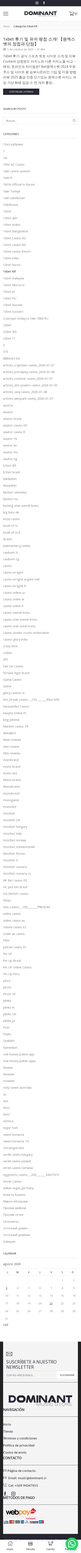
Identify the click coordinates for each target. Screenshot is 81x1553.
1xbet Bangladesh (15, 231)
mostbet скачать (15, 867)
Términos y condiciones (20, 1438)
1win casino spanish (16, 171)
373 (5, 352)
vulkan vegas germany (18, 1188)
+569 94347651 (26, 1485)
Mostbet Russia (14, 853)
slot (5, 1101)
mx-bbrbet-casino (15, 893)
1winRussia (10, 204)
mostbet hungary (15, 826)
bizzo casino (11, 519)
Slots (6, 1108)
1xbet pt (9, 291)
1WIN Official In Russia (18, 184)
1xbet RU (9, 298)
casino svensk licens (16, 612)
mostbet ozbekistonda (19, 847)
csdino (7, 653)
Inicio (6, 26)
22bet (7, 325)
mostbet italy (12, 833)
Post (6, 1027)
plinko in (8, 1007)
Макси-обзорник (15, 1201)
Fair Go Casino (13, 666)
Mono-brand (12, 780)
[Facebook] (44, 3)
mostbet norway (14, 840)
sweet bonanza (13, 1134)
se (4, 1094)
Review (8, 1067)
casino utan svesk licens (19, 626)
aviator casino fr (14, 432)
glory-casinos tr (14, 693)
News (7, 900)
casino (7, 566)
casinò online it (13, 606)
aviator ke (10, 445)
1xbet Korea (11, 265)
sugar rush (10, 1127)
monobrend (11, 793)
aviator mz (10, 452)
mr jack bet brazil (15, 887)
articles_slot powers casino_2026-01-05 (30, 385)
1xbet (7, 211)
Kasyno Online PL (15, 713)
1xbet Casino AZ (14, 238)
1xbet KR (9, 271)
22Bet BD (10, 332)
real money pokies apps (19, 1061)
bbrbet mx (10, 499)
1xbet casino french (16, 251)
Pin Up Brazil (12, 960)
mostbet (9, 813)
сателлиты (11, 1221)
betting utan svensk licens (21, 505)
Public (7, 1034)
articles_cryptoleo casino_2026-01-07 (28, 365)
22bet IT (9, 338)
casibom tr (10, 552)
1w (5, 158)
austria (8, 405)
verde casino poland (17, 1161)
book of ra (10, 525)
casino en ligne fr (14, 586)
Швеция (9, 1241)
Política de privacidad (18, 1445)
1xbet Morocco (14, 285)
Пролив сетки (13, 1214)
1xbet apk (10, 218)
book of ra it (11, 532)
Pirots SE (9, 994)
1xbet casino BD (14, 245)
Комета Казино (14, 1194)
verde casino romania (18, 1168)
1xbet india (10, 258)
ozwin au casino (14, 934)
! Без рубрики (13, 144)
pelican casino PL (15, 947)
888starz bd (11, 358)
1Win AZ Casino (14, 164)
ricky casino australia (17, 1087)
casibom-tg (11, 559)
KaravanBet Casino (16, 706)
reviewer (9, 1081)
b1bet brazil (11, 472)
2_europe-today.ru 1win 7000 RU (25, 318)
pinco (7, 980)
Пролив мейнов (14, 1208)
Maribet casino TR (15, 726)
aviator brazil (12, 418)
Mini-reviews (11, 753)
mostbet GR (11, 820)
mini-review (11, 746)
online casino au (14, 920)
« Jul (5, 1324)
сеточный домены (16, 1235)
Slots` (7, 1114)
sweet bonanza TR (16, 1141)
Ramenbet (10, 1047)
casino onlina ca (14, 592)
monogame (11, 800)
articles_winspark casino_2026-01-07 (28, 398)
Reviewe (8, 1074)
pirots (7, 987)
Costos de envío (14, 1452)
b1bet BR (9, 465)
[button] (72, 1544)
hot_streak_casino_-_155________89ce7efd (31, 699)
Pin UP (7, 954)
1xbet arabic (12, 224)
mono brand (11, 766)
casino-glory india (15, 639)
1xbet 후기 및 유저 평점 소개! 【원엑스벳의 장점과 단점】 (39, 41)
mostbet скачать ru (17, 873)
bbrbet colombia (14, 492)
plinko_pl (9, 1021)
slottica (8, 1121)
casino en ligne (13, 572)
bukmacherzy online (16, 546)
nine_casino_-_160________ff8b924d (26, 907)
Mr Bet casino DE (15, 880)
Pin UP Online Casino (17, 967)
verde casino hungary (18, 1154)
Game (7, 686)
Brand (7, 539)
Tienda (8, 1431)
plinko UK (9, 1014)
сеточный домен (15, 1228)
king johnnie (11, 720)
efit (5, 659)
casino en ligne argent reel (21, 579)
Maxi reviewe (12, 739)
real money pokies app (18, 1054)
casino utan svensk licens (20, 619)
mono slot (10, 773)
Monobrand (11, 786)
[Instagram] (37, 3)
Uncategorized (13, 1148)
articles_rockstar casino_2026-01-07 (28, 378)
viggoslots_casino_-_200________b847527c (31, 1174)
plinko (7, 1000)
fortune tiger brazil (16, 673)
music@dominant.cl (32, 1478)
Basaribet (10, 485)
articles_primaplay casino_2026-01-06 (29, 372)
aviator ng (10, 459)
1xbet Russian (12, 305)
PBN (6, 940)
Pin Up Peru (11, 974)
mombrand (11, 760)
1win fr (7, 178)
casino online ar (14, 599)
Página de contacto (21, 1470)
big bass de (11, 512)
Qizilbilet (9, 1041)
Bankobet (10, 479)
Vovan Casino (12, 1181)
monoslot (9, 806)
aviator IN (10, 438)
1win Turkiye (11, 191)
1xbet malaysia (13, 278)
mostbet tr (10, 860)
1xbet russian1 (13, 311)
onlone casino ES (14, 927)
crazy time (10, 646)
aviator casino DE (15, 425)
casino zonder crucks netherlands (26, 633)
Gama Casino (12, 679)
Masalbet (9, 733)
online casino (12, 913)
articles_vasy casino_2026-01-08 (25, 392)
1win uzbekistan (14, 198)
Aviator (8, 412)
